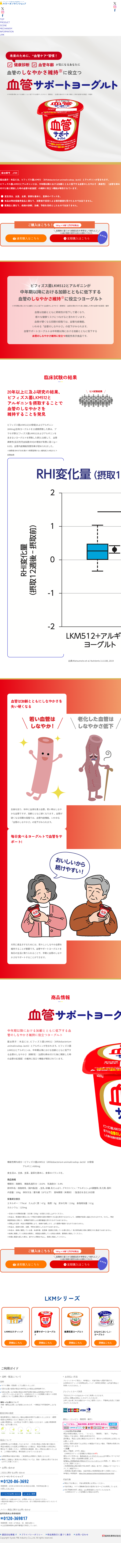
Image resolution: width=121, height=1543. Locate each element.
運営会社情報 (8, 1534)
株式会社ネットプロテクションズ (92, 1456)
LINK (2, 34)
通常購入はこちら (28, 238)
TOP (2, 19)
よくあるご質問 (29, 1494)
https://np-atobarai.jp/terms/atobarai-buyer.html (96, 1473)
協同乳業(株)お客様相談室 (10, 1513)
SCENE (3, 25)
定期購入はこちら (85, 237)
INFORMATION (7, 31)
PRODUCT (5, 22)
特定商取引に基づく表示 (59, 1534)
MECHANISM (6, 28)
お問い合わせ (82, 1534)
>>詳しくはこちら (7, 1488)
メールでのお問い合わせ (11, 1494)
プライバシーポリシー (32, 1534)
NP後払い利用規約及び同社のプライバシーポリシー (82, 1461)
